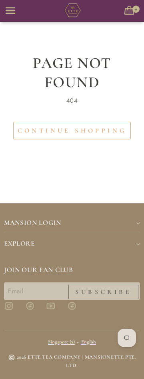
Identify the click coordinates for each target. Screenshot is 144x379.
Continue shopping (72, 131)
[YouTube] (55, 309)
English (88, 342)
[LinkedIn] (76, 309)
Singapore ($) (61, 342)
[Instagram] (13, 309)
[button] (131, 11)
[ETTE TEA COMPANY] (72, 11)
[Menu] (9, 11)
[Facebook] (34, 309)
